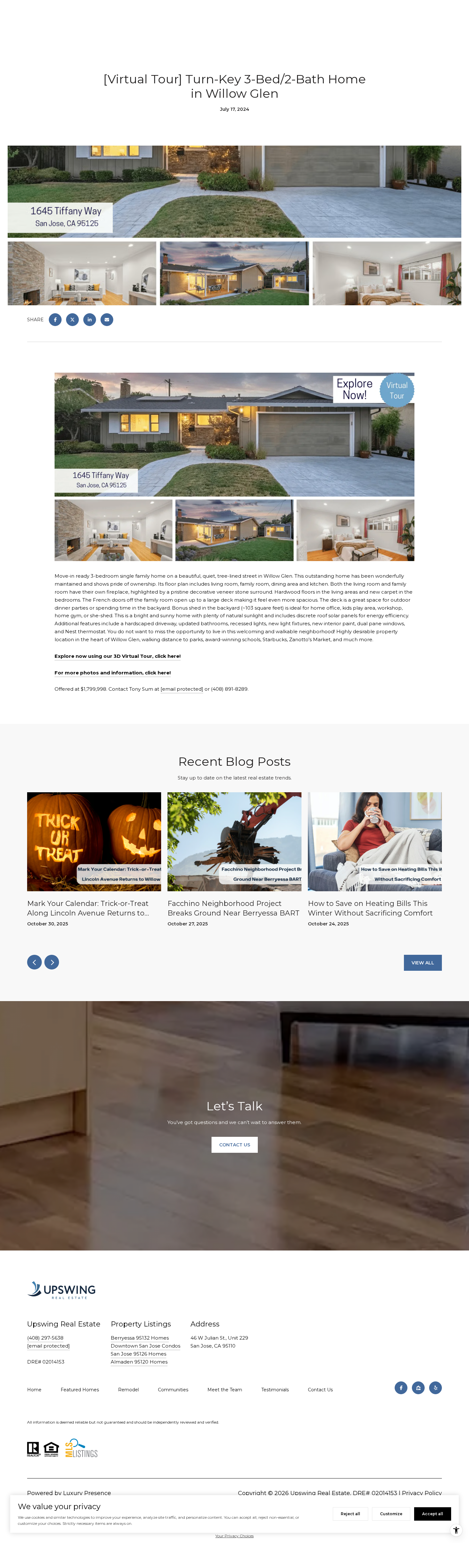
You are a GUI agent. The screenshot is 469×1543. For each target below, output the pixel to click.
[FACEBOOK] (401, 1387)
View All (423, 963)
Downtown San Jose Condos (145, 1346)
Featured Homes (80, 1390)
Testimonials (275, 1390)
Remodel (128, 1390)
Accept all (432, 1513)
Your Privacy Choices (234, 1535)
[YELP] (435, 1387)
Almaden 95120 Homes (139, 1362)
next (51, 962)
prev (34, 962)
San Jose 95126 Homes (138, 1354)
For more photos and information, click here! (113, 673)
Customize (391, 1513)
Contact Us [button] (234, 1145)
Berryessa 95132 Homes (140, 1338)
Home (34, 1390)
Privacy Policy (422, 1493)
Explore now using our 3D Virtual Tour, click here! (118, 656)
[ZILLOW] (418, 1387)
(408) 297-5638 (45, 1338)
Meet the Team (224, 1390)
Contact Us (320, 1390)
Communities (173, 1390)
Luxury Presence (87, 1493)
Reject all (350, 1513)
